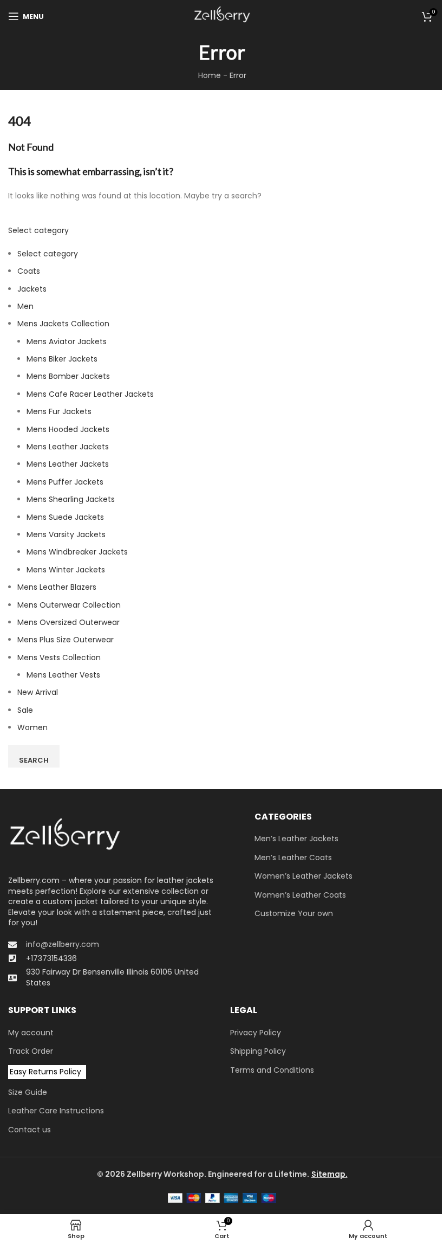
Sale (25, 710)
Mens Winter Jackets (66, 569)
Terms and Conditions (272, 1070)
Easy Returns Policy (45, 1071)
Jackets (32, 288)
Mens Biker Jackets (62, 358)
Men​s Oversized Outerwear (68, 622)
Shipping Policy (258, 1051)
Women (32, 727)
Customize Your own (293, 913)
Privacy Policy (255, 1033)
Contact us (29, 1130)
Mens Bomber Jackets (68, 376)
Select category (38, 230)
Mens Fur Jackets (59, 411)
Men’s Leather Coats (293, 858)
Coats (28, 271)
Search (34, 760)
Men (25, 306)
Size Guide (27, 1092)
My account (31, 1033)
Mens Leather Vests (63, 674)
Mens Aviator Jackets (67, 341)
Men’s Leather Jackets (296, 839)
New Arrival (37, 692)
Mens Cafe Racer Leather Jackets (90, 394)
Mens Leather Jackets (68, 446)
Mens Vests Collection (59, 657)
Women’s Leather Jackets (303, 876)
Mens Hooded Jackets (68, 429)
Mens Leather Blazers (56, 587)
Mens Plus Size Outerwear (65, 639)
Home (209, 75)
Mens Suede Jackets (65, 517)
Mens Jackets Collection (63, 323)
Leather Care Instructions (56, 1111)
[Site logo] (221, 15)
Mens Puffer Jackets (65, 481)
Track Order (30, 1051)
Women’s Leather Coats (300, 895)
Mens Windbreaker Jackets (77, 551)
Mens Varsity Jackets (66, 534)
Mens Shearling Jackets (71, 499)
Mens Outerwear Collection (69, 605)
